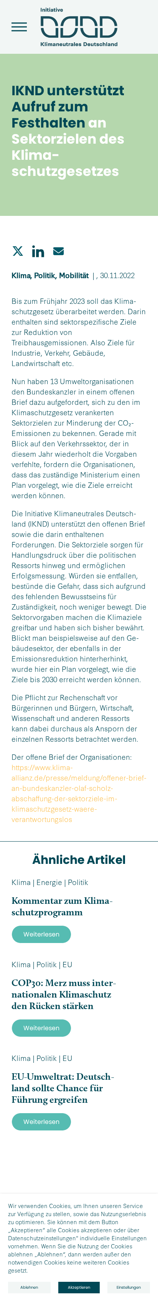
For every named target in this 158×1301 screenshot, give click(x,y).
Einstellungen (129, 1287)
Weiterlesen (41, 934)
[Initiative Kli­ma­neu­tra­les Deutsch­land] (79, 44)
